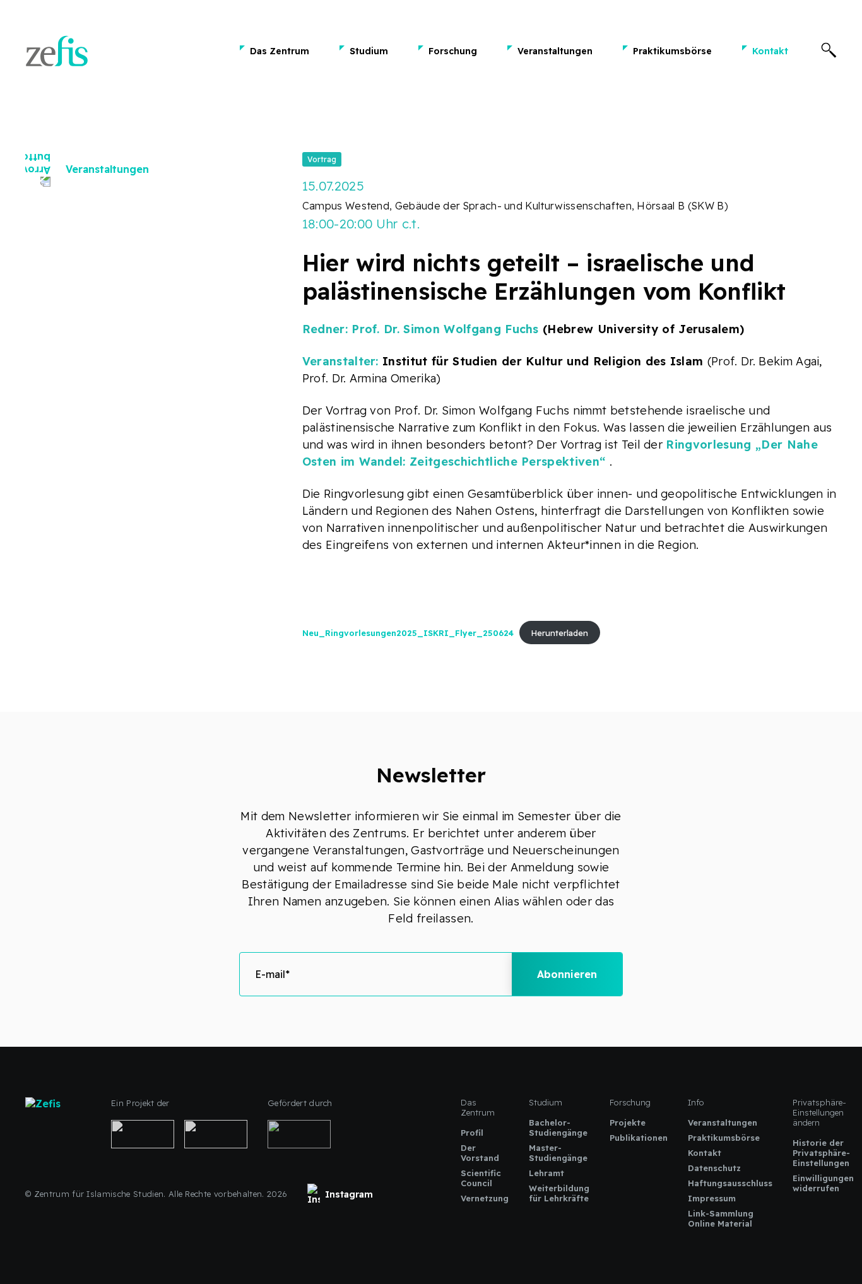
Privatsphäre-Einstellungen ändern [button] (819, 1112)
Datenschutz (714, 1168)
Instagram (349, 1194)
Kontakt (770, 51)
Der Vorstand (480, 1153)
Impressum (712, 1198)
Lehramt (546, 1173)
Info (696, 1102)
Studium (369, 51)
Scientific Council (481, 1178)
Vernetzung (485, 1198)
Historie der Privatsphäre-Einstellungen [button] (821, 1153)
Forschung (452, 51)
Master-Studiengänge (558, 1153)
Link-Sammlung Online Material (720, 1218)
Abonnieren (567, 974)
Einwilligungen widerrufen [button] (823, 1183)
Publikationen (639, 1138)
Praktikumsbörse (672, 51)
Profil (472, 1133)
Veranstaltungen (555, 51)
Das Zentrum (279, 51)
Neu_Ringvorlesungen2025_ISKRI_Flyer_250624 (408, 633)
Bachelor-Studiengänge (558, 1127)
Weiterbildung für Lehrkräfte (559, 1193)
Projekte (628, 1122)
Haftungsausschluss (730, 1183)
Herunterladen (559, 633)
